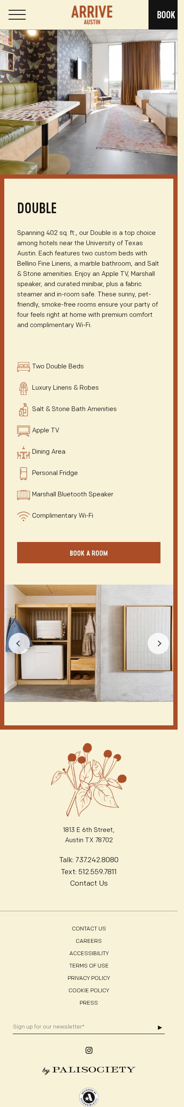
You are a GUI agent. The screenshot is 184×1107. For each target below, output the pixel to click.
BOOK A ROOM (89, 552)
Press (89, 1003)
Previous (19, 643)
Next (158, 643)
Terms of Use (89, 966)
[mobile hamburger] (17, 15)
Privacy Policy (89, 978)
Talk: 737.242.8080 (89, 860)
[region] (89, 91)
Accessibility (89, 953)
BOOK (166, 14)
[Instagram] (89, 1050)
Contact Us (89, 883)
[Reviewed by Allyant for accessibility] (88, 1097)
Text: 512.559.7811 (89, 872)
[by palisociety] (89, 1070)
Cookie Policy (88, 991)
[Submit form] (159, 1027)
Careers (89, 941)
